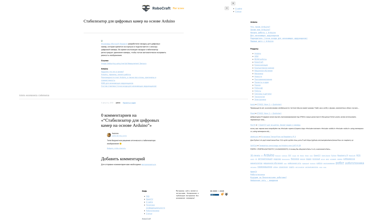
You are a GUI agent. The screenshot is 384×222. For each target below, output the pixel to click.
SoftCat (253, 145)
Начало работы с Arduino (263, 33)
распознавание (329, 163)
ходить (291, 167)
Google (294, 155)
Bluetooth (278, 155)
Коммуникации (261, 65)
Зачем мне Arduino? (260, 30)
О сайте (149, 202)
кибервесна (349, 159)
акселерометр (31, 95)
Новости (258, 76)
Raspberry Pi (342, 155)
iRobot (302, 155)
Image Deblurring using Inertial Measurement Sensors (123, 63)
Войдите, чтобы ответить (116, 148)
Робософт (258, 88)
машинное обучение (273, 163)
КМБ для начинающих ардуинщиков (117, 83)
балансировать (286, 159)
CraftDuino (284, 155)
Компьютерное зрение (264, 68)
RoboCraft (161, 8)
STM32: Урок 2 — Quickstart (269, 104)
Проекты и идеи (129, 103)
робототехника (354, 162)
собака (275, 167)
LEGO (311, 155)
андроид (277, 159)
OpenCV (317, 155)
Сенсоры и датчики (263, 94)
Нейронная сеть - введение (264, 180)
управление (283, 167)
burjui (252, 104)
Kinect (307, 155)
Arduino (22, 95)
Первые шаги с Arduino (262, 41)
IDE (298, 155)
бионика (295, 159)
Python (333, 155)
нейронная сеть (294, 163)
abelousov (254, 137)
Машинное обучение (263, 71)
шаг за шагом (299, 167)
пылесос (313, 163)
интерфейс (333, 159)
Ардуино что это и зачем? (112, 72)
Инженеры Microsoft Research (114, 44)
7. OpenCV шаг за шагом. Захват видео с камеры (279, 125)
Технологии (259, 97)
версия (302, 159)
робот (340, 163)
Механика (258, 74)
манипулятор (256, 163)
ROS (358, 155)
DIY (289, 155)
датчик (323, 159)
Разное (257, 85)
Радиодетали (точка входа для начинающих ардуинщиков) (279, 38)
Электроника (260, 99)
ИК (256, 159)
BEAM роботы (260, 59)
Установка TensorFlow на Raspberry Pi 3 (278, 137)
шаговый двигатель (311, 167)
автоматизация (265, 159)
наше (285, 163)
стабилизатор (43, 95)
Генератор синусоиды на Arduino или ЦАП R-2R (280, 145)
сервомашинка (264, 167)
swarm (252, 159)
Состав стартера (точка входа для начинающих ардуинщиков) (128, 86)
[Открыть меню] (227, 8)
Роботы (257, 91)
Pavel (252, 113)
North (253, 125)
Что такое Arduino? (260, 27)
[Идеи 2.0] (222, 195)
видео (309, 159)
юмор (324, 167)
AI (262, 155)
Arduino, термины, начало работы (116, 74)
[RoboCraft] (226, 195)
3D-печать (255, 155)
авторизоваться (149, 164)
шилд (320, 167)
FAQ (147, 196)
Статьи (149, 213)
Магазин (178, 8)
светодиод (253, 167)
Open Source (326, 155)
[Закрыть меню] (233, 3)
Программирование (263, 79)
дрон (327, 159)
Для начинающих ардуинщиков (264, 35)
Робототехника (257, 174)
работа (319, 163)
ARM (256, 56)
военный (316, 159)
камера (339, 159)
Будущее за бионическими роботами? (268, 177)
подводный (305, 163)
